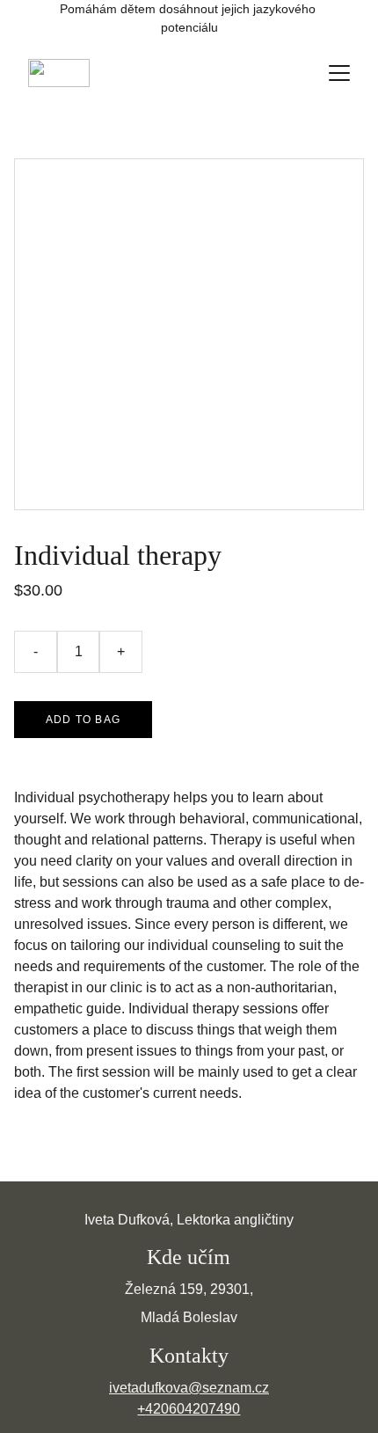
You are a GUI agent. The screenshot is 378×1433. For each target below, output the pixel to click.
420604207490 (192, 1408)
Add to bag (83, 719)
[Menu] (339, 73)
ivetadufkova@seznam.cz (189, 1387)
